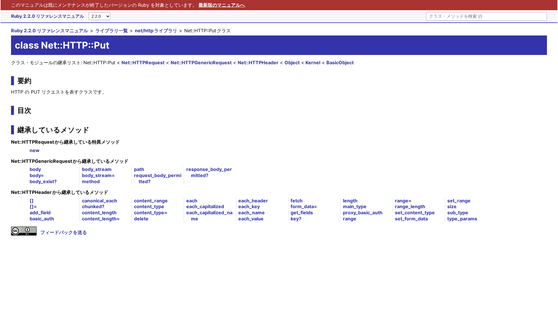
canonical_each (99, 201)
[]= (33, 206)
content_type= (150, 212)
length (350, 201)
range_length (410, 206)
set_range (459, 201)
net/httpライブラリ (156, 30)
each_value (251, 219)
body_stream (97, 169)
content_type (149, 206)
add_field (40, 212)
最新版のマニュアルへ (221, 5)
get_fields (302, 212)
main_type (354, 206)
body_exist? (43, 181)
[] (32, 201)
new (35, 150)
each (191, 201)
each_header (253, 201)
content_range (151, 201)
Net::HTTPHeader (258, 62)
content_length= (101, 219)
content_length (99, 212)
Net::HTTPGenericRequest (201, 62)
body (35, 169)
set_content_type (415, 212)
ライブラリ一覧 (111, 30)
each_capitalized (205, 206)
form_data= (304, 206)
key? (296, 219)
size (452, 206)
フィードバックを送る (63, 232)
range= (403, 201)
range (349, 219)
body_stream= (98, 175)
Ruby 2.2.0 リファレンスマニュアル (47, 16)
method (91, 181)
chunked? (93, 206)
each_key (249, 206)
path (139, 169)
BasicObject (340, 62)
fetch (297, 201)
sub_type (457, 212)
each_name (251, 212)
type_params (462, 219)
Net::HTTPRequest (142, 62)
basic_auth (42, 219)
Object (292, 62)
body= (37, 175)
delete (141, 219)
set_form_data (411, 219)
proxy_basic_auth (362, 212)
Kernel (312, 62)
